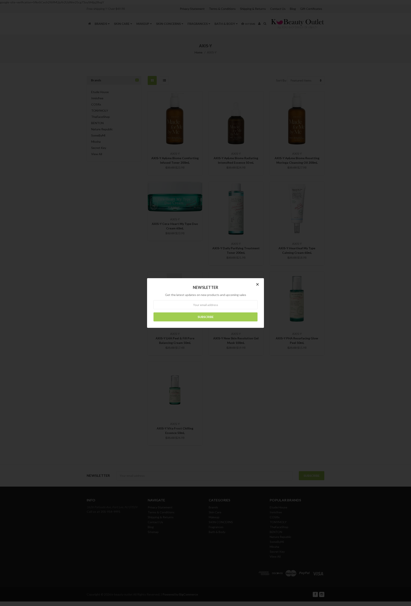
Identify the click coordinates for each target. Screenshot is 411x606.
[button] (257, 284)
